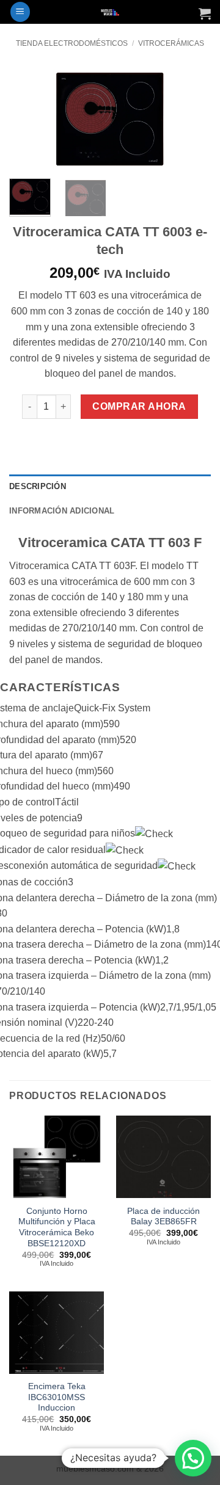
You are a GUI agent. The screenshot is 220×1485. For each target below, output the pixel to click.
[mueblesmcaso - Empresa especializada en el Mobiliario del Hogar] (110, 12)
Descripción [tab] (37, 486)
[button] (20, 12)
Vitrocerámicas (171, 43)
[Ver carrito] (205, 13)
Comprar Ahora (139, 406)
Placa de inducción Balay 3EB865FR (163, 1217)
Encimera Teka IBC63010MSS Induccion (57, 1397)
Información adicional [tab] (61, 510)
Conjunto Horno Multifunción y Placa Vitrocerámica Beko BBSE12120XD (56, 1227)
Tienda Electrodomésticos (72, 43)
